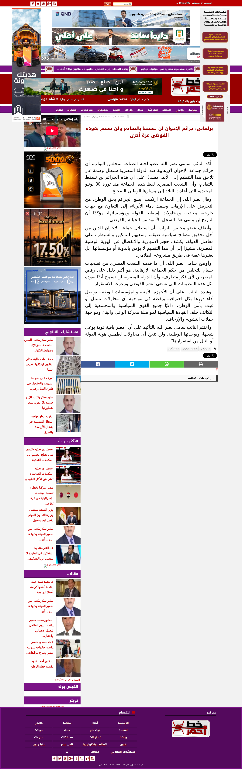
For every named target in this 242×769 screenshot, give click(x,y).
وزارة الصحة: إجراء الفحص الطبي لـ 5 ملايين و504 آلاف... (112, 69)
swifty (59, 679)
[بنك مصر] (215, 120)
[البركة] (121, 54)
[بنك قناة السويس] (52, 295)
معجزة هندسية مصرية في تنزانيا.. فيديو (187, 69)
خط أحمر (172, 348)
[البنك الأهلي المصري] (121, 36)
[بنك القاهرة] (52, 149)
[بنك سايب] (52, 237)
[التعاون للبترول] (52, 179)
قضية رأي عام (72, 679)
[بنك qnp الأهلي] (121, 18)
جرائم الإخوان (189, 348)
